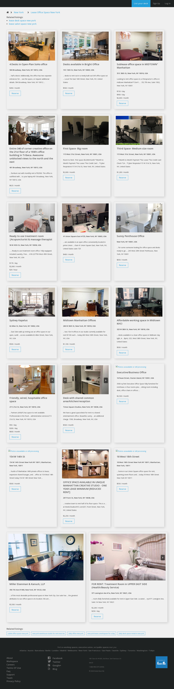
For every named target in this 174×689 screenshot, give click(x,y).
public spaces (103, 647)
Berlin (47, 650)
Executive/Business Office (131, 372)
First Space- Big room (75, 148)
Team (10, 677)
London (55, 650)
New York (19, 12)
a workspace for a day (101, 633)
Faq (8, 671)
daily (76, 633)
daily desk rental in (131, 633)
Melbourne (72, 650)
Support (11, 674)
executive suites (85, 647)
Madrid (63, 650)
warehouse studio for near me (48, 633)
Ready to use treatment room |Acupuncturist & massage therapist (30, 237)
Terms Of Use (14, 667)
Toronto (131, 650)
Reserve (15, 93)
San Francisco (94, 650)
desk (22, 20)
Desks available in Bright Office (81, 64)
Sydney (123, 650)
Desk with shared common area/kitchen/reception (78, 399)
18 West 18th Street (128, 456)
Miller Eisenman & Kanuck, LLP (27, 584)
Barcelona (39, 650)
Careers (11, 664)
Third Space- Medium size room (135, 148)
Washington (142, 650)
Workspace (12, 661)
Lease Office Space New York (45, 12)
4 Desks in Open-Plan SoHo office (28, 64)
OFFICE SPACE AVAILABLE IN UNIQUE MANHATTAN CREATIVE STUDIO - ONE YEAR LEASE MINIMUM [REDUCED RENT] (85, 487)
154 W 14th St (17, 456)
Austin (30, 650)
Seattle (115, 650)
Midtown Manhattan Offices (79, 320)
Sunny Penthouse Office (130, 236)
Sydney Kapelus (18, 320)
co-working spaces (69, 647)
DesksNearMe (16, 3)
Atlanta (23, 650)
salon (22, 23)
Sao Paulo (106, 650)
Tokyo (151, 650)
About (10, 658)
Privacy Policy (14, 681)
